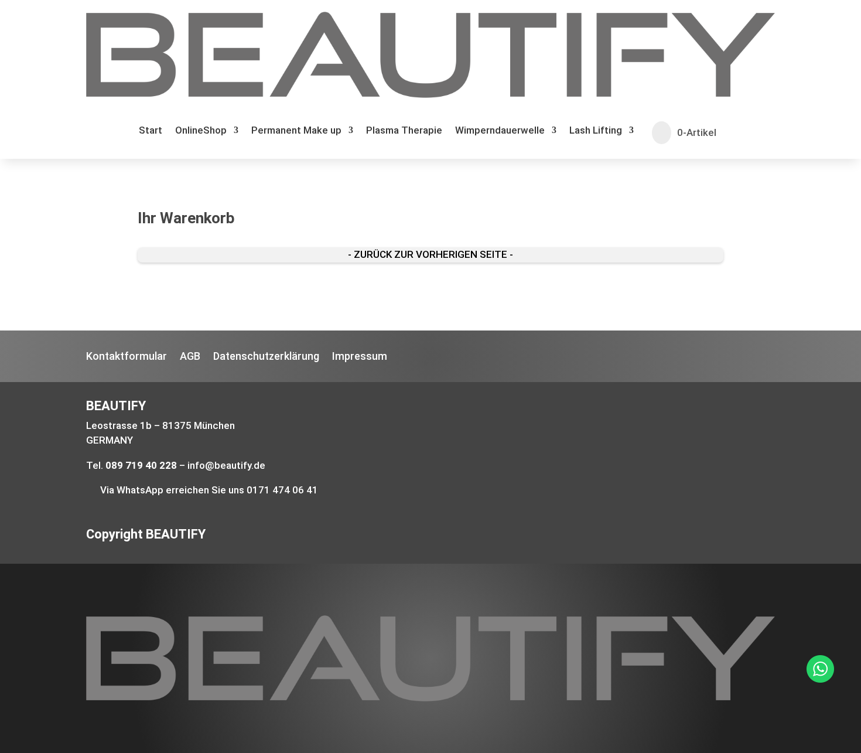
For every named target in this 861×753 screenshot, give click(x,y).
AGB (190, 357)
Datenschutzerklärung (266, 357)
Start (150, 131)
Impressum (359, 357)
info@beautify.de (226, 465)
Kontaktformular (126, 357)
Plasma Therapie (404, 131)
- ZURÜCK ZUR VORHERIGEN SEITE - (430, 254)
